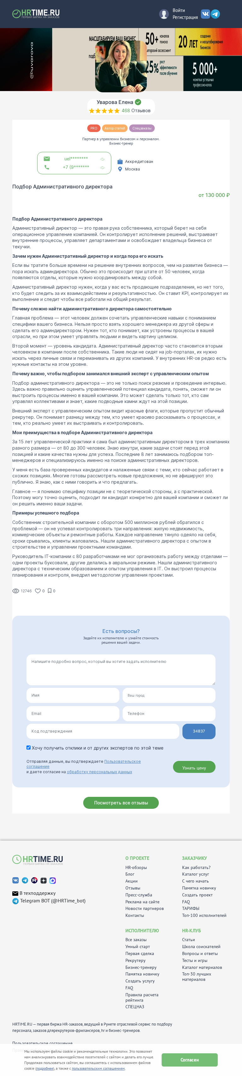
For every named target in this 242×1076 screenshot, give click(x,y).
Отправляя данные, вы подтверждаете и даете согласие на (83, 766)
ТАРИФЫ (190, 908)
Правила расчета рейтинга (141, 997)
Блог (129, 874)
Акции (131, 881)
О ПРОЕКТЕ (137, 858)
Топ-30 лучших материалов (196, 976)
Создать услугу (140, 981)
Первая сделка (139, 953)
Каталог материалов (202, 967)
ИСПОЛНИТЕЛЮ (142, 931)
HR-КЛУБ (191, 931)
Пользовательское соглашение (42, 1043)
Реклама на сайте (142, 902)
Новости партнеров (144, 908)
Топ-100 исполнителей (204, 915)
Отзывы (132, 888)
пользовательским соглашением (98, 1068)
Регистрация (185, 17)
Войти (179, 10)
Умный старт (137, 946)
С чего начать (195, 881)
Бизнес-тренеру (141, 967)
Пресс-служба (138, 895)
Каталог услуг (195, 874)
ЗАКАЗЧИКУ (194, 858)
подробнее (44, 1068)
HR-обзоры (136, 867)
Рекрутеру (135, 960)
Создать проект (197, 895)
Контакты (134, 915)
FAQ (186, 902)
